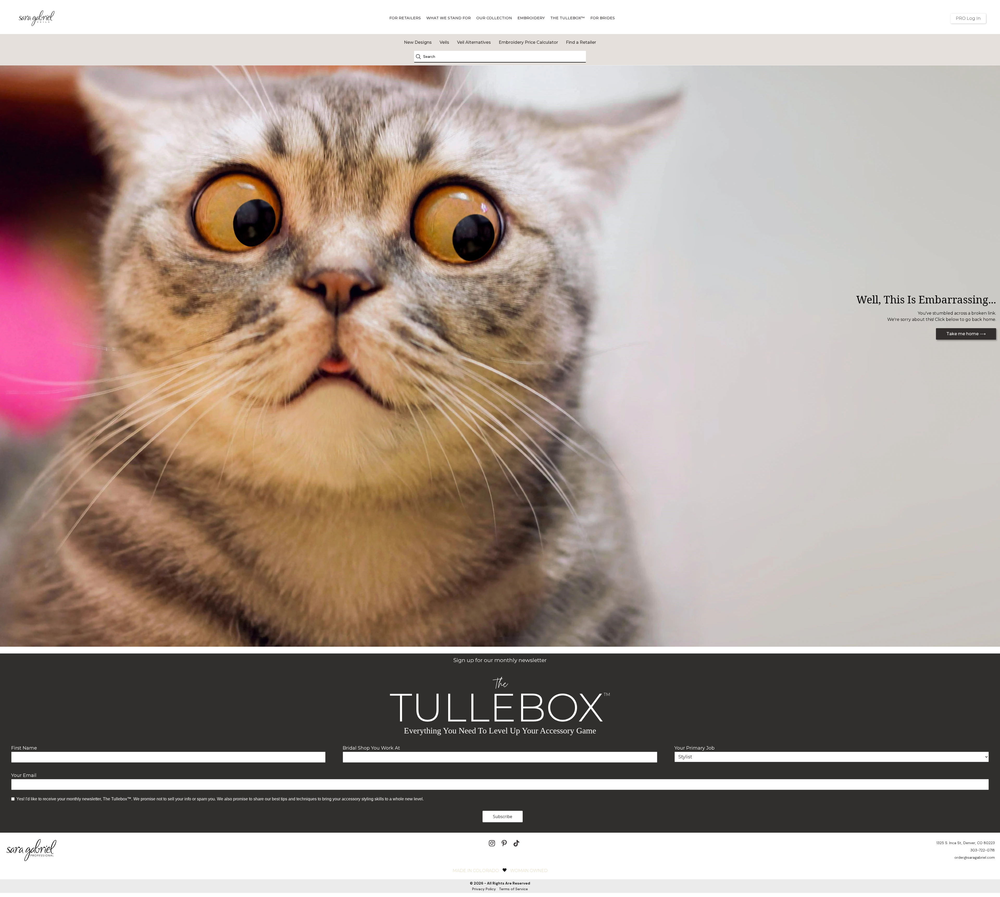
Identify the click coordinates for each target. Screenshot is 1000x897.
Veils (444, 42)
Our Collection (494, 18)
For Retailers (405, 18)
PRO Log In (968, 18)
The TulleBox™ (567, 18)
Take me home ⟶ (966, 333)
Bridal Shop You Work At (371, 748)
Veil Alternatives (474, 42)
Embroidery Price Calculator (528, 42)
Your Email (23, 775)
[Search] (420, 57)
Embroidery (531, 18)
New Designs (418, 42)
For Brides (602, 18)
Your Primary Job (694, 748)
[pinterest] (504, 843)
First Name (24, 748)
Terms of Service (513, 889)
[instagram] (491, 843)
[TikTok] (516, 843)
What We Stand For (448, 18)
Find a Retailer (581, 42)
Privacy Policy (484, 889)
